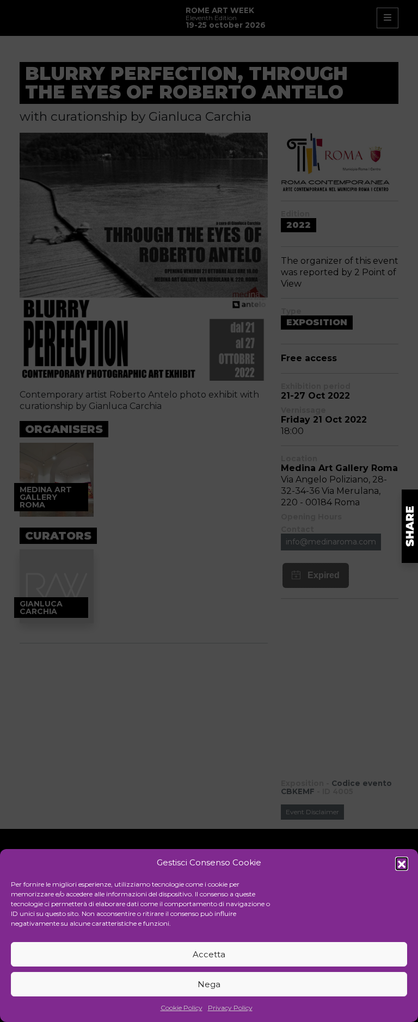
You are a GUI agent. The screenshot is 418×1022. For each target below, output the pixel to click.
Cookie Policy (181, 1008)
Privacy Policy (230, 1008)
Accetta (209, 954)
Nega (209, 984)
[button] (401, 863)
